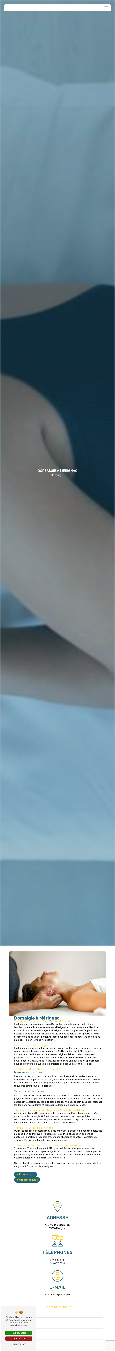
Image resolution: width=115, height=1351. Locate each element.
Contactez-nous (28, 1179)
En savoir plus (27, 1174)
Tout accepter (18, 1332)
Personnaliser (19, 1344)
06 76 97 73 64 (57, 1263)
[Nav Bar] (106, 8)
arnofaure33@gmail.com (58, 1294)
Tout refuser (18, 1338)
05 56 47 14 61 (57, 1259)
